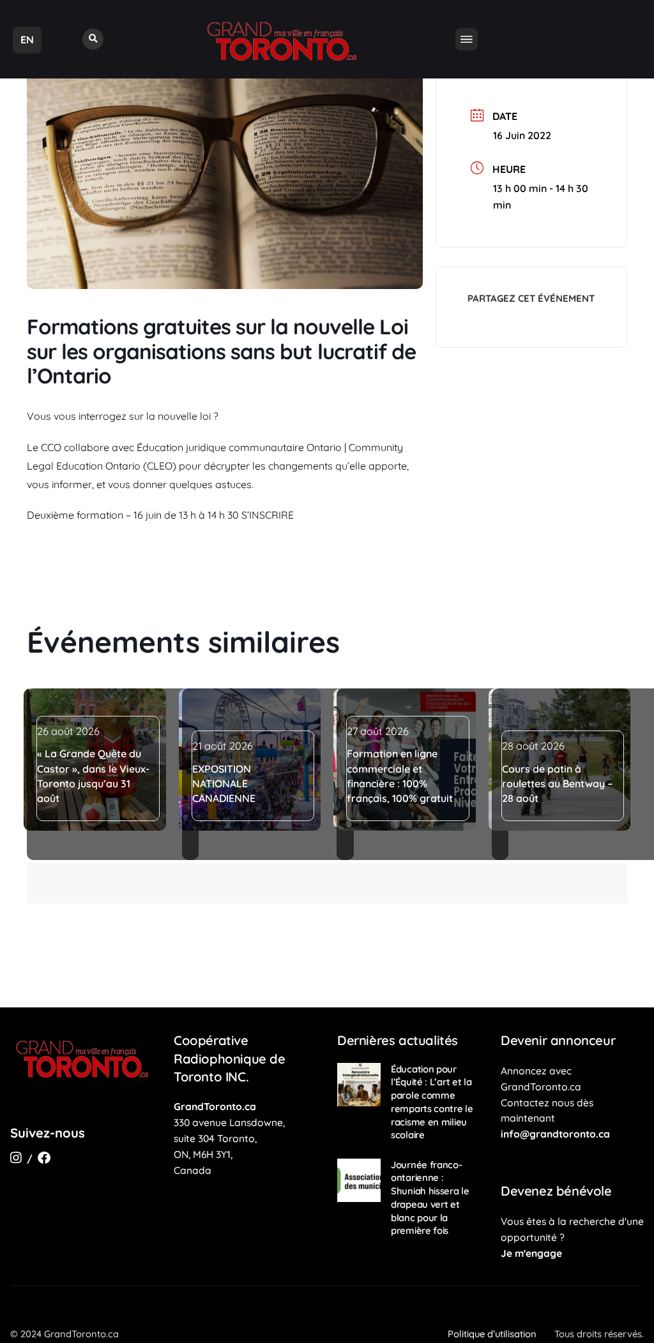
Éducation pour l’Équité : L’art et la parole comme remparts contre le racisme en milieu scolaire (432, 1102)
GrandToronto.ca (215, 1106)
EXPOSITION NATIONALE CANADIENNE (223, 783)
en (27, 39)
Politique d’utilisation (492, 1334)
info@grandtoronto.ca (555, 1133)
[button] (92, 39)
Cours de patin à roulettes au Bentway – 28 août (557, 783)
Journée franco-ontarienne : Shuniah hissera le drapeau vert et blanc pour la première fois (430, 1198)
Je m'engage (531, 1253)
